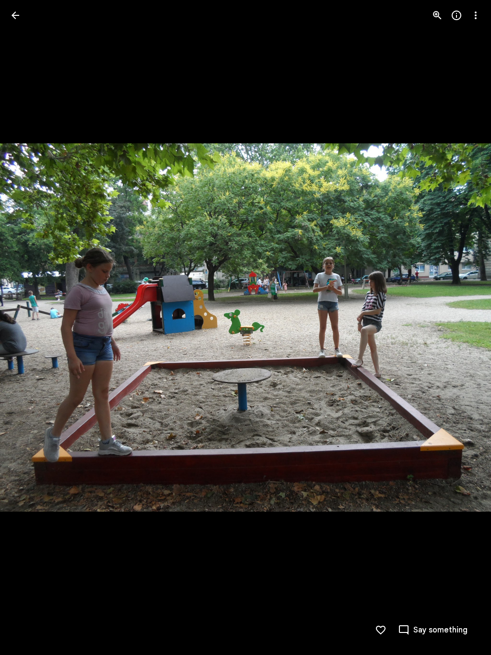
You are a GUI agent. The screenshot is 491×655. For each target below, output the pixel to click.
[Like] (380, 630)
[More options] (475, 15)
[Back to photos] (15, 15)
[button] (26, 327)
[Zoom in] (437, 15)
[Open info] (456, 15)
